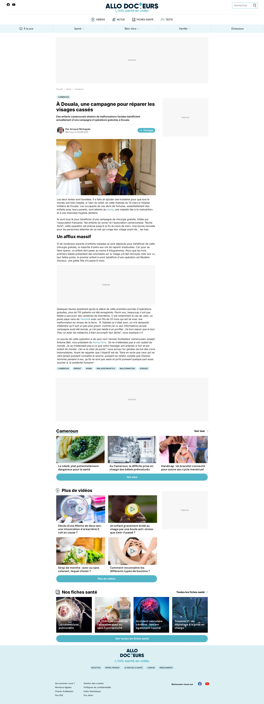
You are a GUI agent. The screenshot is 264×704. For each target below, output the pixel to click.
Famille (183, 28)
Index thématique (92, 691)
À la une (28, 28)
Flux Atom (88, 695)
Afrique (144, 368)
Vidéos (100, 19)
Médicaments (166, 667)
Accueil (59, 89)
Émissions (237, 28)
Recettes (96, 667)
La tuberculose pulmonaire (69, 626)
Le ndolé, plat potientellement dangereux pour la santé (78, 467)
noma (110, 209)
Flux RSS (59, 695)
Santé (77, 28)
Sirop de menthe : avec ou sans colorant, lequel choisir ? (78, 569)
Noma (89, 368)
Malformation (127, 368)
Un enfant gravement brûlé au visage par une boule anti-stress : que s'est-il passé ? (132, 529)
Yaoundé (85, 319)
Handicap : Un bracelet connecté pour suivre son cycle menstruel (183, 467)
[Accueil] (132, 655)
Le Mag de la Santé (134, 667)
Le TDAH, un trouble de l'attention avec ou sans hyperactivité (112, 624)
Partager (148, 130)
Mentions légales (63, 687)
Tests (169, 19)
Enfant (77, 368)
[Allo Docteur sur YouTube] (207, 683)
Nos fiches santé (79, 592)
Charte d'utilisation (64, 691)
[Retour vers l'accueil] (132, 7)
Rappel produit (112, 667)
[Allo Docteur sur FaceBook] (8, 4)
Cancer (151, 667)
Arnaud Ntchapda (80, 129)
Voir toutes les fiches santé (132, 638)
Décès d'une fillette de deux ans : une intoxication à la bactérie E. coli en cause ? (80, 529)
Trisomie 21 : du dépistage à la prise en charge (190, 624)
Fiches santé (145, 19)
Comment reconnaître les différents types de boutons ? (130, 569)
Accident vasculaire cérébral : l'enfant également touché (149, 624)
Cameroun (79, 89)
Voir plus (132, 477)
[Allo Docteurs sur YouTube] (13, 4)
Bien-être (130, 28)
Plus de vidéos (77, 490)
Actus (121, 19)
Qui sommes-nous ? (65, 683)
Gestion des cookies (94, 683)
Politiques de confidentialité (97, 687)
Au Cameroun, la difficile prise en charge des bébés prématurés (131, 467)
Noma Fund (99, 342)
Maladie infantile (106, 368)
